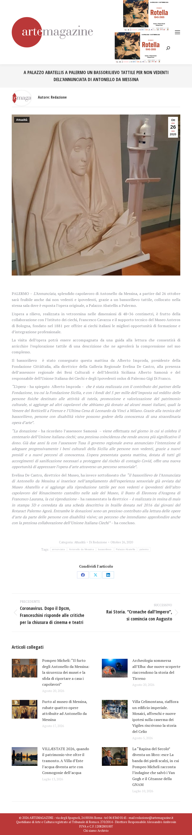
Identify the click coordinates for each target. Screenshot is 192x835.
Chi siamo (90, 830)
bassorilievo (105, 549)
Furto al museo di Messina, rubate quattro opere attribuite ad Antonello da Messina (64, 710)
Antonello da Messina (81, 549)
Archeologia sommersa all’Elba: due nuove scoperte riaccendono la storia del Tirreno (156, 669)
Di (98, 542)
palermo (144, 549)
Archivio (103, 830)
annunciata (58, 549)
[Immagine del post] (24, 668)
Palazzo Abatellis (125, 549)
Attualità (21, 120)
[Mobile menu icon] (177, 32)
